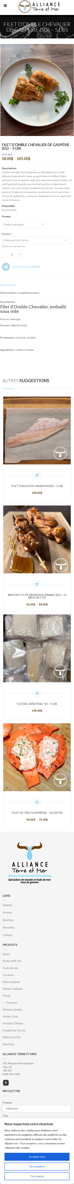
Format (6, 216)
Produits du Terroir (14, 1030)
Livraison (8, 974)
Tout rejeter (37, 1176)
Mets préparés (11, 981)
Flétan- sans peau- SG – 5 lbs (37, 703)
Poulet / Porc (11, 1016)
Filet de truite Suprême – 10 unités (37, 812)
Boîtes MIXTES (12, 961)
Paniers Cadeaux (13, 988)
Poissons (11, 1002)
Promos (7, 912)
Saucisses (8, 1044)
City (5, 1115)
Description (8, 285)
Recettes (8, 920)
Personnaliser (37, 1166)
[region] (37, 1151)
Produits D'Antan (13, 1023)
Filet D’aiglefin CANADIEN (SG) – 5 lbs (37, 485)
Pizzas (6, 995)
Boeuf (6, 954)
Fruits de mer (10, 968)
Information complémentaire (19, 292)
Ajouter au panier (26, 266)
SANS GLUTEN (11, 1037)
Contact (7, 935)
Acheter (7, 905)
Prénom (7, 1102)
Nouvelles (9, 927)
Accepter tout (37, 1156)
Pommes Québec (12, 1009)
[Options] (37, 584)
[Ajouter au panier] (37, 475)
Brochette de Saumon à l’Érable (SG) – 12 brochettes (37, 596)
